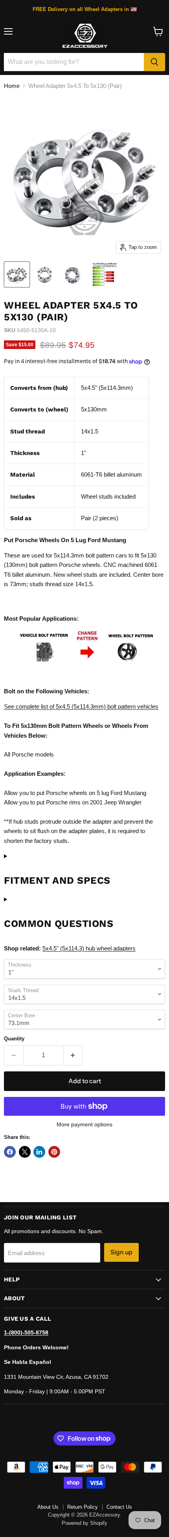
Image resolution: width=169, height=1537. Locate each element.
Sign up (121, 1252)
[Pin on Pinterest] (54, 1152)
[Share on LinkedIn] (39, 1152)
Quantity (14, 1039)
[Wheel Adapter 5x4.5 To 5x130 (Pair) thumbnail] (16, 274)
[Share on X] (25, 1152)
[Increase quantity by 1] (73, 1055)
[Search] (154, 62)
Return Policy (82, 1507)
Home (12, 85)
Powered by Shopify (84, 1523)
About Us (48, 1507)
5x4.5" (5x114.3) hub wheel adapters (89, 948)
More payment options (84, 1124)
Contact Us (119, 1507)
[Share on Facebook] (10, 1152)
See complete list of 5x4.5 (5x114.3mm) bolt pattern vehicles (81, 706)
